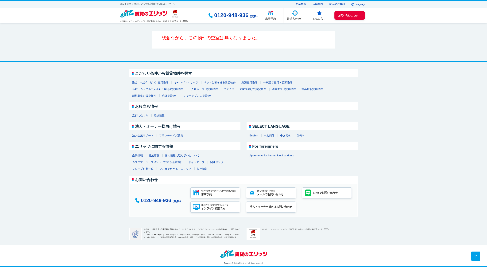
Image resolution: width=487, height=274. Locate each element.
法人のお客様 (337, 4)
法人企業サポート (143, 135)
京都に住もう (140, 115)
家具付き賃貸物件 (312, 89)
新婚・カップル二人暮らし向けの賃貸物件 (157, 89)
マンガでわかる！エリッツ (175, 168)
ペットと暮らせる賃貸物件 (220, 82)
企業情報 (301, 4)
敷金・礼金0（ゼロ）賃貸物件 (150, 82)
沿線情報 (159, 115)
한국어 (301, 135)
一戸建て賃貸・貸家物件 (277, 82)
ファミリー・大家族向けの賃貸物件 (245, 89)
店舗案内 (317, 4)
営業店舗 (154, 155)
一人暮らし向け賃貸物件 (203, 89)
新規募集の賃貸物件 (144, 95)
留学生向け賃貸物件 (284, 89)
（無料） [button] (349, 15)
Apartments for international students (271, 155)
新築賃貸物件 (249, 82)
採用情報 (202, 168)
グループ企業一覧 (143, 168)
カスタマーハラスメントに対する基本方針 (157, 162)
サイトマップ (197, 162)
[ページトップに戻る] (475, 256)
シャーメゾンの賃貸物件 (198, 95)
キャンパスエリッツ (186, 82)
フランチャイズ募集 (171, 135)
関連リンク (217, 162)
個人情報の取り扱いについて (182, 155)
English (253, 135)
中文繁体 (285, 135)
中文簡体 (269, 135)
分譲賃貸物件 (170, 95)
